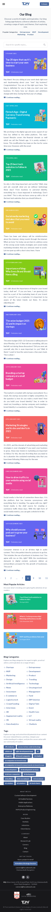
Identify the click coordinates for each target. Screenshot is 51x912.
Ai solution (9, 783)
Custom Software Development (25, 795)
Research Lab (25, 841)
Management (34, 692)
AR (7, 712)
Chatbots (33, 724)
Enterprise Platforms (25, 806)
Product (30, 34)
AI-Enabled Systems (25, 799)
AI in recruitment (23, 779)
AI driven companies (12, 774)
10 (39, 578)
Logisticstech (12, 700)
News (8, 688)
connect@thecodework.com (25, 868)
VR (7, 720)
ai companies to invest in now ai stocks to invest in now (24, 765)
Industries (25, 825)
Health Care (34, 712)
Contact (25, 851)
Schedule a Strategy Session (25, 863)
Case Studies (25, 818)
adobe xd (8, 751)
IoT (30, 716)
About (25, 837)
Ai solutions (21, 783)
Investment (11, 692)
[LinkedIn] (23, 877)
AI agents (8, 756)
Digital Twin (34, 704)
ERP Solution (34, 700)
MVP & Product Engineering (25, 809)
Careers (26, 844)
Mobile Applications (25, 802)
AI (38, 751)
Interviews (11, 708)
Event (31, 708)
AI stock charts (35, 783)
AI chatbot (38, 756)
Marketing (21, 34)
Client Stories (25, 829)
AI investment (38, 779)
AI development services (30, 770)
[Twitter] (27, 877)
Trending (33, 679)
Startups (10, 667)
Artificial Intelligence (15, 683)
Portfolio (25, 822)
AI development (11, 770)
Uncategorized (35, 688)
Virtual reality (35, 720)
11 (46, 578)
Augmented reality (14, 716)
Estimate (44, 4)
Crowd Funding (12, 704)
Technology (34, 683)
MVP (34, 32)
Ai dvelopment (29, 774)
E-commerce (11, 696)
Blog (25, 848)
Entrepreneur (25, 32)
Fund (31, 696)
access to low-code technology (29, 747)
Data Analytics (12, 724)
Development (43, 32)
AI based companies (23, 756)
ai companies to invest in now (15, 760)
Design (9, 679)
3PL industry (9, 747)
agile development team (24, 751)
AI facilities (9, 779)
